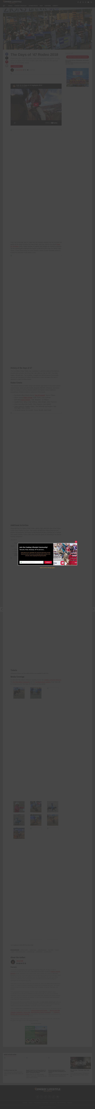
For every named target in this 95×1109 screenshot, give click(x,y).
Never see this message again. (47, 567)
